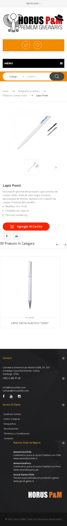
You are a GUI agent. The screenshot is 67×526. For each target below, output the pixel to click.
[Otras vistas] (11, 167)
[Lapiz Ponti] (31, 167)
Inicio (5, 91)
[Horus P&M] (33, 23)
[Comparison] (26, 45)
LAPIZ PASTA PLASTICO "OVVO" (30, 323)
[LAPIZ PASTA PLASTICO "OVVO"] (30, 286)
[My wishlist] (38, 45)
